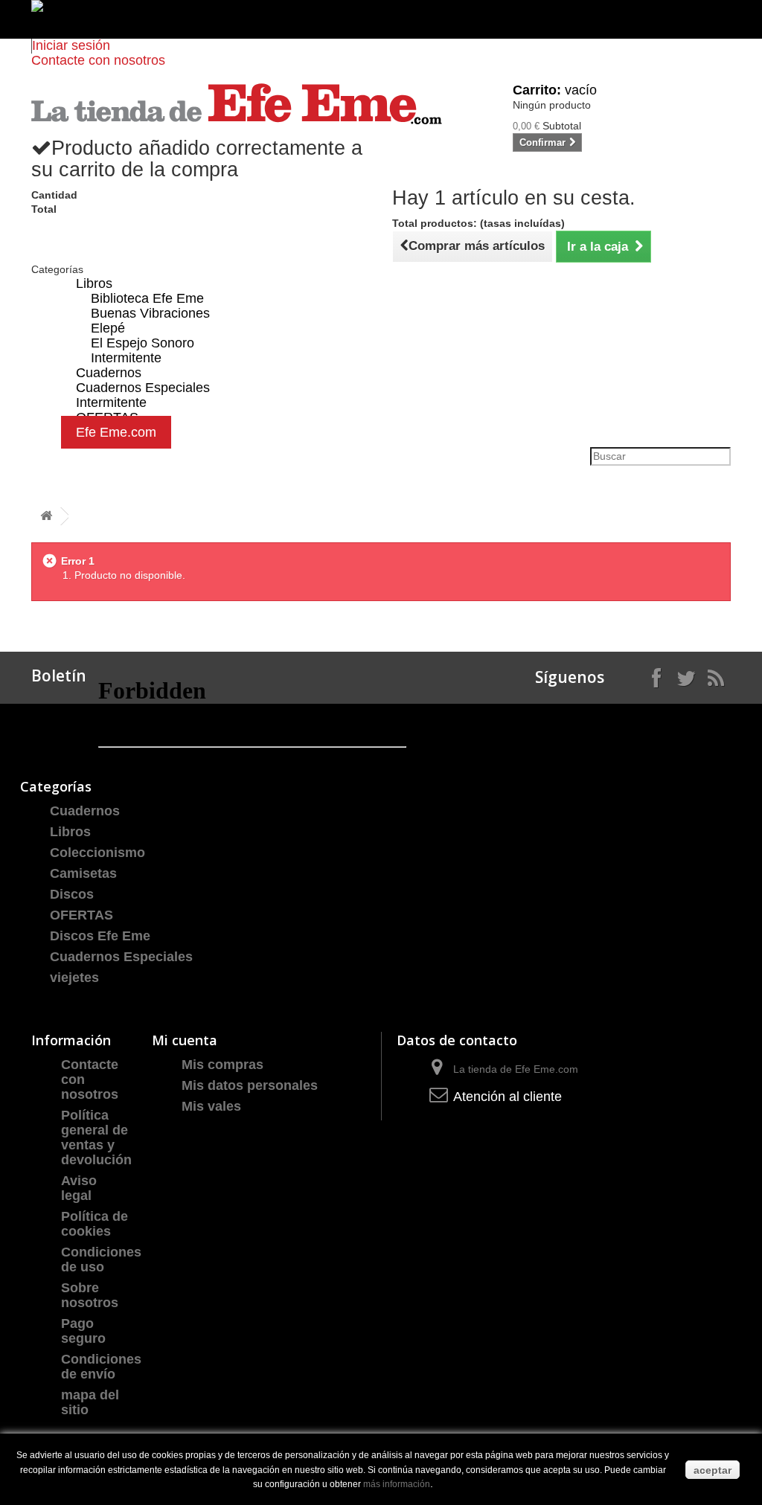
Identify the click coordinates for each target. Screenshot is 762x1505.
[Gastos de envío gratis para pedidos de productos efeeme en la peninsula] (381, 19)
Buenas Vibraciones (150, 313)
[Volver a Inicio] (46, 516)
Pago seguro (83, 1331)
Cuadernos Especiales (121, 956)
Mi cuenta (184, 1040)
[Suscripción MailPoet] (252, 717)
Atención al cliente (507, 1096)
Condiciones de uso (101, 1259)
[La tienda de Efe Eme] (236, 103)
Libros (94, 283)
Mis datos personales (250, 1085)
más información (396, 1484)
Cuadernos (85, 810)
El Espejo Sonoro (142, 343)
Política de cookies (94, 1224)
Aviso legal (79, 1188)
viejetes (74, 977)
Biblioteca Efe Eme (147, 298)
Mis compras (222, 1064)
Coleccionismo (97, 852)
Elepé (108, 328)
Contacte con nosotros (98, 60)
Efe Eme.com (116, 432)
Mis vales (211, 1106)
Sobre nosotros (89, 1295)
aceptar (712, 1470)
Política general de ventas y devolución (96, 1137)
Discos (72, 894)
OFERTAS (81, 915)
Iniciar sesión (71, 45)
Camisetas (83, 873)
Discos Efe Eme (100, 935)
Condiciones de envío (101, 1367)
